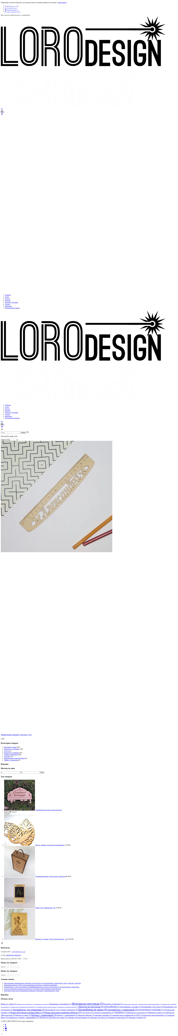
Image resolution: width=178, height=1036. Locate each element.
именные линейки (103, 1015)
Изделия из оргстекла (88, 1003)
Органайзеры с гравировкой (122, 1009)
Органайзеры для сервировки (29, 1009)
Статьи (7, 304)
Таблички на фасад (157, 1013)
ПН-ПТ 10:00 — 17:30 (12, 6)
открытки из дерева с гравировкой (23, 1018)
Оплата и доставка (11, 302)
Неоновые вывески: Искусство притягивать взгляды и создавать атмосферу (30, 985)
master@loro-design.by (12, 10)
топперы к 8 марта (137, 1018)
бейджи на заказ (23, 1015)
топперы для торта (99, 1018)
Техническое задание (12, 308)
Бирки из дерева (8, 1004)
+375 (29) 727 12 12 (11, 8)
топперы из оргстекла (118, 1018)
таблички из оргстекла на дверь (53, 1018)
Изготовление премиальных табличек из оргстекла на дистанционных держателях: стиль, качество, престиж (42, 983)
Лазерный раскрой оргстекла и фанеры (47, 1007)
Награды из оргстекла (91, 1006)
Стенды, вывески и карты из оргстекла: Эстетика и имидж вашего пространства (32, 989)
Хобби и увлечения (11, 760)
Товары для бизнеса (11, 754)
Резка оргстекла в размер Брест (27, 1012)
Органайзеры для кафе (130, 1007)
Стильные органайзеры (103, 1013)
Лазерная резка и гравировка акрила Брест (150, 1004)
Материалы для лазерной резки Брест (68, 1007)
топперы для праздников (78, 1018)
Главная (8, 295)
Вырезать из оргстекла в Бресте (25, 1004)
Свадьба (7, 756)
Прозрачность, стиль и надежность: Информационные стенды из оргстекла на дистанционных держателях (41, 987)
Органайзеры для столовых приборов (61, 1010)
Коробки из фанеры (113, 1004)
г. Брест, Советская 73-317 (13, 11)
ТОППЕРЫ (120, 1013)
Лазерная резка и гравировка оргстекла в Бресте (23, 1007)
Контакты (8, 306)
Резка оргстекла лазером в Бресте (63, 1012)
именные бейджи (86, 1015)
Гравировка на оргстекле (41, 1004)
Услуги (7, 299)
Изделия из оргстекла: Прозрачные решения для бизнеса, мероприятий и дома (31, 991)
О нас (7, 297)
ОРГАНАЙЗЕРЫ (112, 1007)
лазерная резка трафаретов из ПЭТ (127, 1015)
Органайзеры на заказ (92, 1009)
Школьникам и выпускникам (14, 758)
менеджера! (62, 2)
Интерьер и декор (10, 747)
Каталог (8, 300)
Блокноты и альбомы (11, 753)
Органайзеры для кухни (152, 1007)
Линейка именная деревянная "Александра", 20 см (16, 735)
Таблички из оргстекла (136, 1013)
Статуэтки (86, 1013)
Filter (42, 772)
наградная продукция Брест (155, 1015)
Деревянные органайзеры (60, 1004)
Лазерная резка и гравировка (131, 1004)
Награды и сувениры (11, 749)
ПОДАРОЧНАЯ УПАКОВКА (151, 1010)
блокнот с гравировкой (67, 1015)
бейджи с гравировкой (43, 1015)
